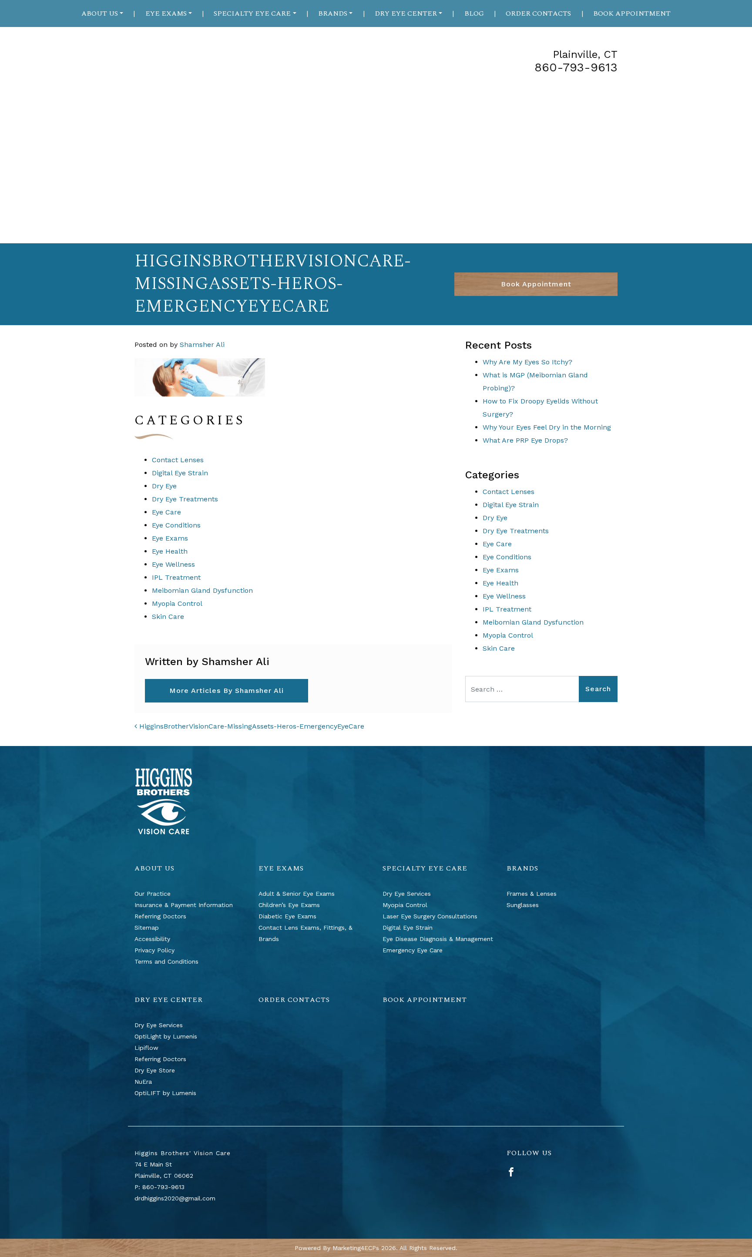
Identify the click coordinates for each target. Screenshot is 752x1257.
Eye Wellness (173, 564)
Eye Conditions (176, 525)
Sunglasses (523, 904)
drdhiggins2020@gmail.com (174, 1198)
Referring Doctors (160, 916)
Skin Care (168, 616)
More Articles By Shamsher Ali (226, 690)
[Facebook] (511, 1171)
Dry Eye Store (154, 1070)
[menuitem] (102, 13)
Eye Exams (166, 13)
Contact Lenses (178, 460)
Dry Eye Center (406, 13)
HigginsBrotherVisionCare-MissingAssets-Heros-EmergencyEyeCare (250, 726)
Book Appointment (632, 13)
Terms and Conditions (166, 961)
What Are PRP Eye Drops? (525, 440)
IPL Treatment (176, 577)
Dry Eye (164, 486)
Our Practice (152, 893)
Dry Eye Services (407, 893)
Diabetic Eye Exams (287, 916)
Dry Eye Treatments (185, 499)
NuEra (143, 1081)
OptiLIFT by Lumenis (165, 1092)
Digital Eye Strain (180, 473)
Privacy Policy (154, 950)
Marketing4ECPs (355, 1247)
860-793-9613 (576, 67)
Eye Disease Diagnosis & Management (438, 938)
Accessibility (152, 938)
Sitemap (146, 927)
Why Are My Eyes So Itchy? (527, 362)
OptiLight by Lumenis (165, 1036)
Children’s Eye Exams (289, 904)
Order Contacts (538, 13)
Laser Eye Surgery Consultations (430, 916)
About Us (99, 13)
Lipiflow (146, 1047)
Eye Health (170, 551)
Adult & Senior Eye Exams (296, 893)
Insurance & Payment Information (183, 904)
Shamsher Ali (202, 344)
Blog (474, 13)
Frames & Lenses (532, 893)
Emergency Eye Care (413, 950)
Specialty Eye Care (252, 13)
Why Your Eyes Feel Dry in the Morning (547, 427)
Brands (332, 13)
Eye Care (166, 512)
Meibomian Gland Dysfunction (202, 590)
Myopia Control (177, 603)
